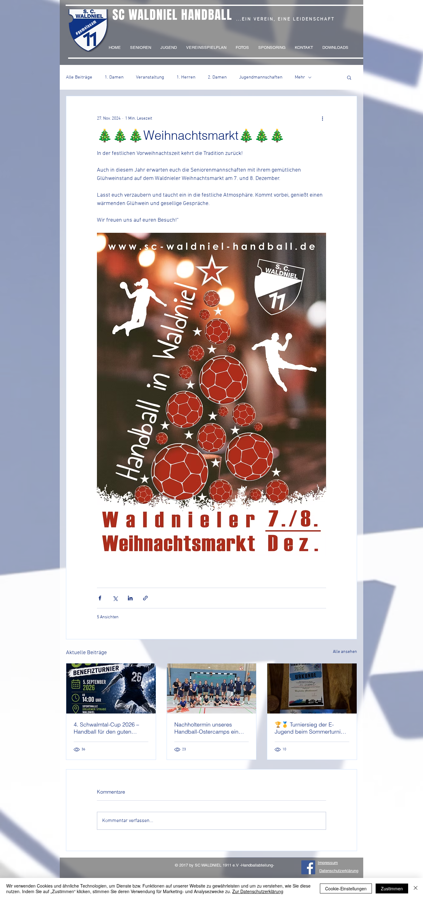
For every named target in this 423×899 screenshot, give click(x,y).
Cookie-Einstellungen (346, 888)
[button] (349, 77)
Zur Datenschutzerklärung (257, 891)
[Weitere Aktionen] (322, 118)
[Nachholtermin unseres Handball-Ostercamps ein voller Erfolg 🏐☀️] (211, 688)
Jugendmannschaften (260, 77)
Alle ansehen (345, 651)
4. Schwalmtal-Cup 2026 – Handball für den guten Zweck (106, 728)
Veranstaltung (150, 77)
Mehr (300, 77)
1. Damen (114, 77)
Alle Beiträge (79, 77)
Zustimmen (392, 888)
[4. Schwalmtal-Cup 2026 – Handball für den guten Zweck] (111, 688)
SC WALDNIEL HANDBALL (172, 15)
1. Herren (186, 77)
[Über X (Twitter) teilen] (115, 598)
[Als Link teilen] (145, 598)
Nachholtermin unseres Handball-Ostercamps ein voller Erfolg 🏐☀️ (206, 728)
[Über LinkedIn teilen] (130, 598)
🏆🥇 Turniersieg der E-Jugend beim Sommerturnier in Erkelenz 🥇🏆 (310, 728)
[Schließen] (415, 888)
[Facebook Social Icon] (308, 867)
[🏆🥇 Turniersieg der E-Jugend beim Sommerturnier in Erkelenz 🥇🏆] (312, 688)
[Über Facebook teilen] (100, 598)
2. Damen (217, 77)
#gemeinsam (86, 27)
